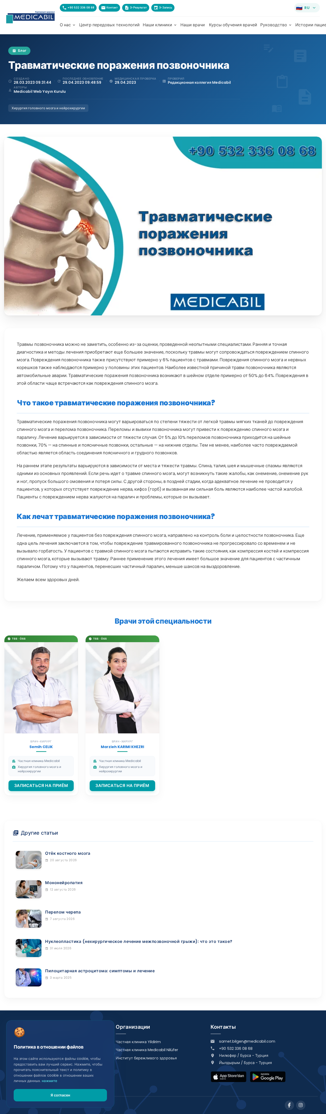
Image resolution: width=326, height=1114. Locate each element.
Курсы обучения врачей (233, 25)
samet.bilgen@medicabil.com (247, 1041)
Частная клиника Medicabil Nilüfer (147, 1049)
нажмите (49, 1080)
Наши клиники (160, 25)
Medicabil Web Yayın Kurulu (40, 91)
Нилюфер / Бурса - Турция (243, 1055)
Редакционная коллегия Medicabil (199, 82)
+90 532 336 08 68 (236, 1048)
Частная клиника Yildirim (138, 1041)
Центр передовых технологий (109, 25)
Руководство (276, 25)
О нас (68, 25)
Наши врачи (192, 25)
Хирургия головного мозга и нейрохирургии (48, 108)
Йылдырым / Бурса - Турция (245, 1062)
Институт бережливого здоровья (146, 1058)
